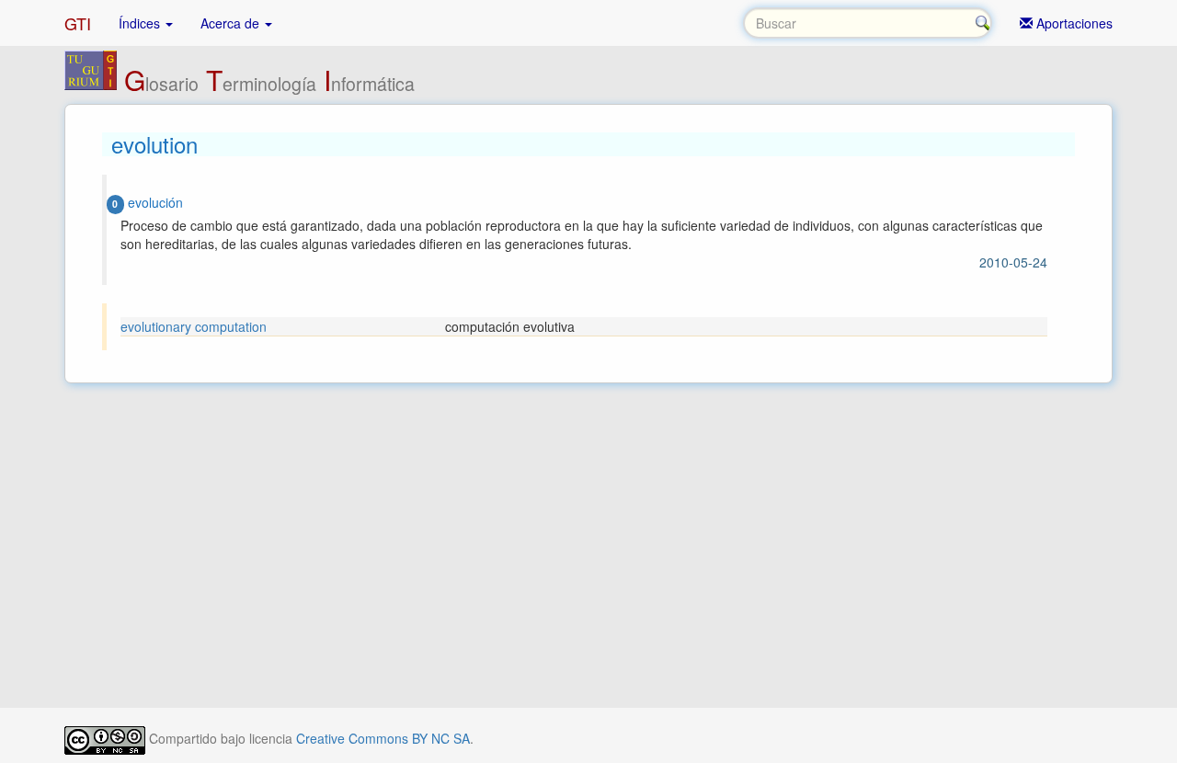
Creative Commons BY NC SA (383, 738)
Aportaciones (1073, 23)
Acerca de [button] (231, 23)
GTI (77, 23)
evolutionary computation (193, 326)
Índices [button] (141, 23)
